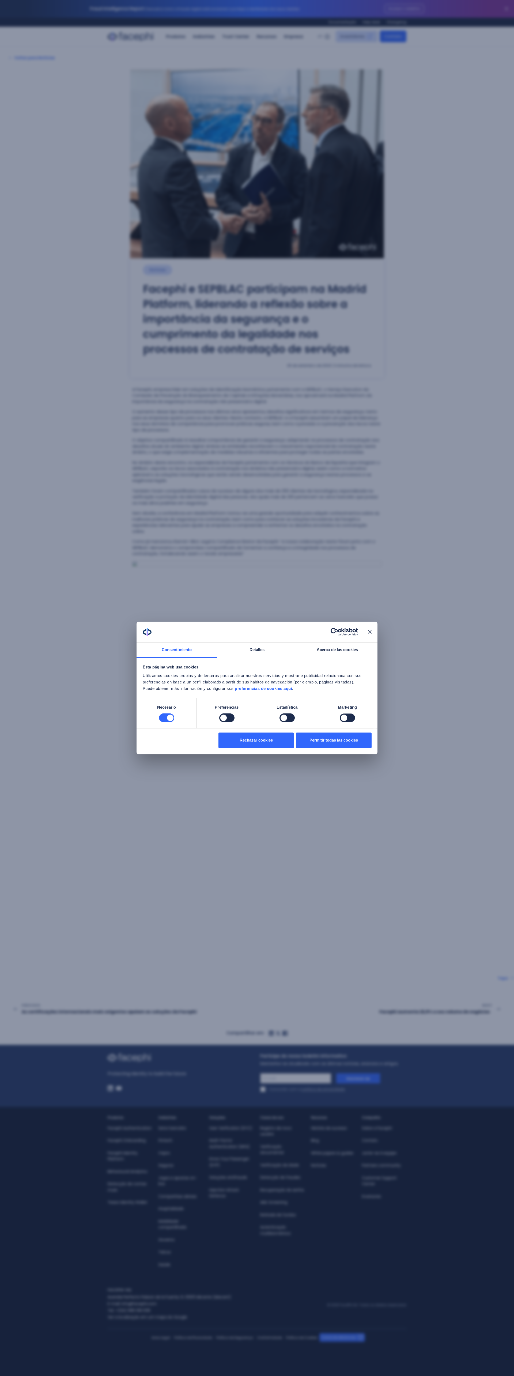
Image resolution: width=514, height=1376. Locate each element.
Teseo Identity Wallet (127, 1202)
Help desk (371, 22)
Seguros (165, 1165)
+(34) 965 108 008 (133, 1310)
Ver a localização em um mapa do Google (147, 1317)
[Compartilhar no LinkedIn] (271, 1033)
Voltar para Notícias (34, 58)
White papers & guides (332, 1153)
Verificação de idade (279, 1165)
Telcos (164, 1252)
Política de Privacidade (193, 1337)
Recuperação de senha (282, 1190)
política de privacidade (323, 1089)
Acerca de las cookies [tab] (337, 649)
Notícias (318, 1165)
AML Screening (273, 1202)
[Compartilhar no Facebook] (285, 1033)
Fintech (165, 1140)
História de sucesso (329, 1128)
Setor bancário (172, 1128)
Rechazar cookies (256, 740)
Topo (503, 978)
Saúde (164, 1264)
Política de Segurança (234, 1337)
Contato (370, 1140)
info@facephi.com (139, 1303)
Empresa (293, 36)
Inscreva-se (358, 1078)
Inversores (371, 1196)
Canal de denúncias (339, 1337)
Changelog (396, 22)
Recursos (267, 36)
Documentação (342, 22)
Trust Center (235, 36)
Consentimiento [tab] (177, 649)
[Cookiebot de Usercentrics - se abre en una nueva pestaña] (334, 632)
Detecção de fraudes (280, 1177)
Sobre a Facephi (377, 1128)
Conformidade (269, 1337)
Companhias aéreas (177, 1196)
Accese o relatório (404, 8)
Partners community (381, 1165)
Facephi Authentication (130, 1128)
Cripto (164, 1153)
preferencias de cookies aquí (263, 688)
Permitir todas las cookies (333, 740)
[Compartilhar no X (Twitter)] (278, 1033)
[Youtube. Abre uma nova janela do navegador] (119, 1088)
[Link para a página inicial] (181, 1057)
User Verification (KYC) (230, 1128)
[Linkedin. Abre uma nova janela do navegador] (110, 1088)
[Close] (506, 9)
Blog (315, 1140)
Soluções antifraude (228, 1177)
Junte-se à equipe (379, 1153)
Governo (166, 1239)
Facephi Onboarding (127, 1140)
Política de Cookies (301, 1337)
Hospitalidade (171, 1208)
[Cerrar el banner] (370, 632)
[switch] (227, 718)
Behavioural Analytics (127, 1171)
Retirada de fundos (278, 1215)
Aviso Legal (161, 1337)
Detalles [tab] (257, 649)
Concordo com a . (307, 1089)
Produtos (176, 36)
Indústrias (204, 36)
